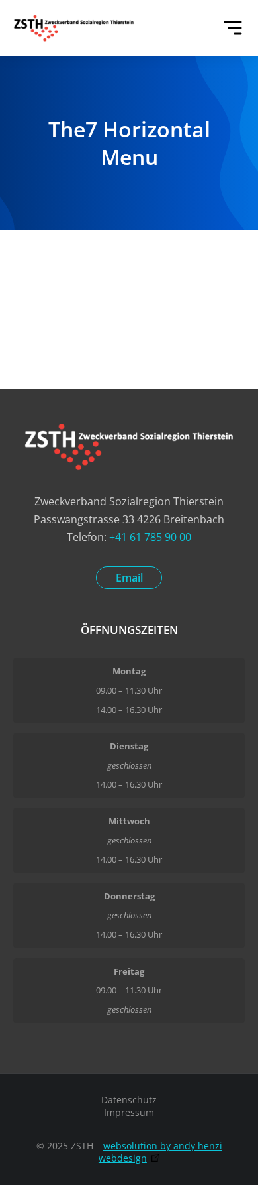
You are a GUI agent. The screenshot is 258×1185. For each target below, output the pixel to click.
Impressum (129, 1112)
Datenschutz (129, 1099)
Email (129, 577)
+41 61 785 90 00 (150, 537)
